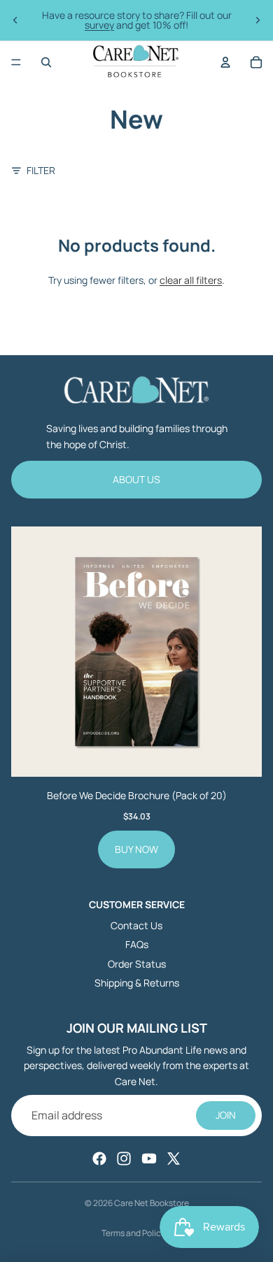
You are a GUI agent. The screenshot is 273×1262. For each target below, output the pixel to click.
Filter (41, 170)
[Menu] (16, 62)
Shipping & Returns (136, 982)
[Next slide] (257, 20)
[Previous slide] (15, 20)
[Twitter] (173, 1158)
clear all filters (191, 280)
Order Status (137, 963)
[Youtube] (149, 1158)
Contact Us (136, 925)
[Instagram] (123, 1158)
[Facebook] (99, 1158)
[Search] (46, 62)
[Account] (225, 62)
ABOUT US (136, 479)
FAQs (136, 944)
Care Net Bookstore (151, 1203)
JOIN (226, 1114)
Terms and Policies (137, 1233)
